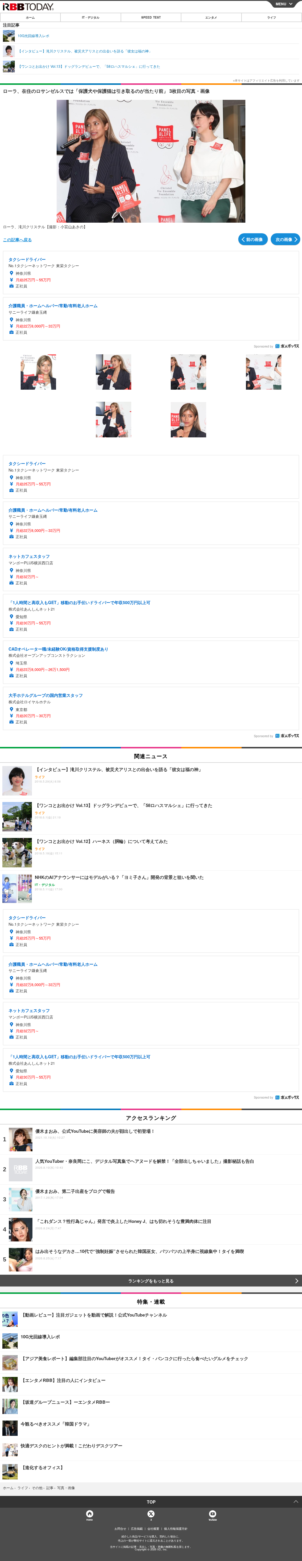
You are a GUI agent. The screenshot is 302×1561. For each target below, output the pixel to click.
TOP (151, 1502)
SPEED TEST (151, 17)
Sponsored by (263, 346)
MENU (281, 3)
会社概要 (153, 1528)
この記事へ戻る (17, 239)
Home (89, 1519)
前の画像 (254, 239)
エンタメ (211, 17)
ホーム (30, 17)
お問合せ (120, 1528)
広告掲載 (137, 1528)
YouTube (213, 1519)
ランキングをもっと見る (151, 1281)
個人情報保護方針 (176, 1528)
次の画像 (284, 239)
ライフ (271, 17)
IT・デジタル (90, 17)
